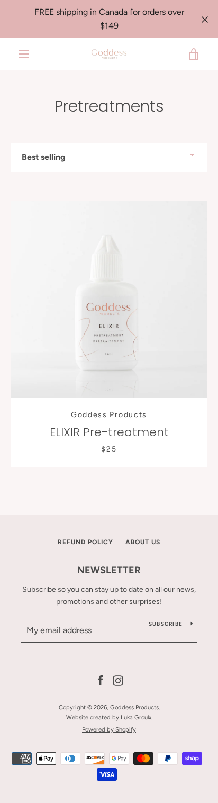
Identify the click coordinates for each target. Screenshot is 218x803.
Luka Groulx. (136, 717)
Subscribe (166, 623)
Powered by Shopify (109, 729)
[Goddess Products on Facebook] (100, 680)
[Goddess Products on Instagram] (118, 680)
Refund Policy (85, 542)
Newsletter (109, 570)
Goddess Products (134, 707)
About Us (142, 542)
